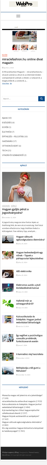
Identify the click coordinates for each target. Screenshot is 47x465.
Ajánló (5, 118)
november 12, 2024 (9, 217)
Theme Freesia (34, 452)
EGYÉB (4, 55)
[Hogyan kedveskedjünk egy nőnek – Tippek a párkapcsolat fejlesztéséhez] (8, 255)
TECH (4, 150)
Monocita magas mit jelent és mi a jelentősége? (22, 395)
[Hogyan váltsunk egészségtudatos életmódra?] (8, 239)
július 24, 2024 (22, 243)
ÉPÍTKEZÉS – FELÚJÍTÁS (13, 136)
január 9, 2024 (22, 345)
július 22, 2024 (22, 262)
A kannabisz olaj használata (29, 354)
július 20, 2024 (22, 275)
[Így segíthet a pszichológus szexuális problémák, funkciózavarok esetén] (8, 338)
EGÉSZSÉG (7, 122)
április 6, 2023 (9, 68)
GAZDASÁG (7, 141)
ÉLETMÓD (6, 132)
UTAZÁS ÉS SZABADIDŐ (13, 155)
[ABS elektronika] (8, 274)
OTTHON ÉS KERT (10, 146)
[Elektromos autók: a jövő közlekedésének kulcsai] (8, 288)
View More (6, 83)
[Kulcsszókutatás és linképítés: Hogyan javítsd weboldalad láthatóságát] (8, 319)
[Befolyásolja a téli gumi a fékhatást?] (8, 370)
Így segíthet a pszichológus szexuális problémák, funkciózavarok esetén (29, 338)
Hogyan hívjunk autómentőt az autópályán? (20, 416)
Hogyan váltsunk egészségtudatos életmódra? (30, 238)
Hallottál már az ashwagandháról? (25, 302)
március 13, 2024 (23, 326)
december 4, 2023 (23, 358)
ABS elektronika (23, 271)
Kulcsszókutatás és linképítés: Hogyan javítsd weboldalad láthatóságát (28, 319)
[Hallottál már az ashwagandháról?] (8, 303)
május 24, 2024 (22, 307)
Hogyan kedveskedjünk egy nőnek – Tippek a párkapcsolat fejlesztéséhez (29, 255)
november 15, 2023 (24, 375)
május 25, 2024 (22, 292)
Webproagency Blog (10, 452)
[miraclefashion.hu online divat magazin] (23, 39)
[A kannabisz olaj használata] (8, 357)
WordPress (6, 455)
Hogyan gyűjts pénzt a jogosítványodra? (15, 210)
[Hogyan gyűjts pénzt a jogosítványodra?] (23, 187)
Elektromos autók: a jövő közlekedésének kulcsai (28, 286)
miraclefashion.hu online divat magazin (22, 61)
